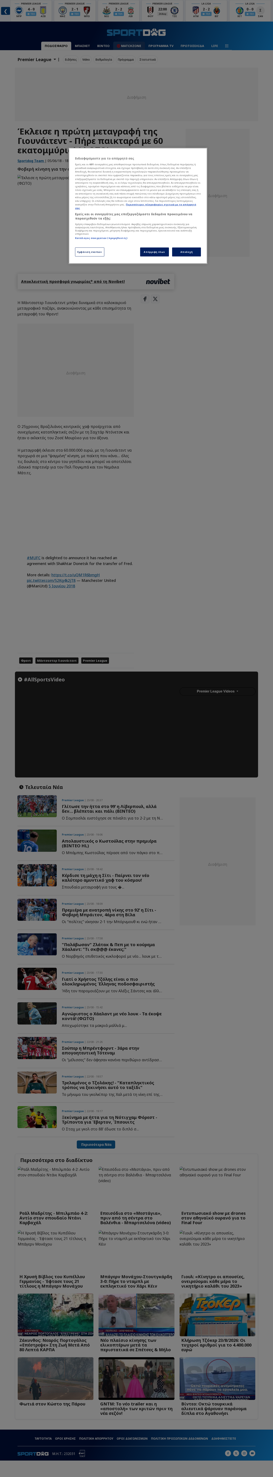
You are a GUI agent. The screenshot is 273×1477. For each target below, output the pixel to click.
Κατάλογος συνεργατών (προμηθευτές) (101, 238)
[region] (138, 206)
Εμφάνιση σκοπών (89, 251)
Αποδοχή (186, 251)
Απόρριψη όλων (154, 251)
